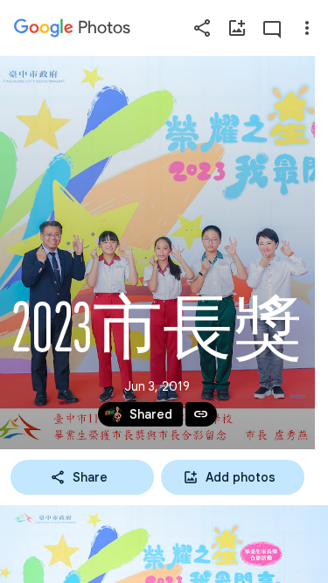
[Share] (202, 27)
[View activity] (272, 27)
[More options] (307, 27)
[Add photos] (237, 27)
